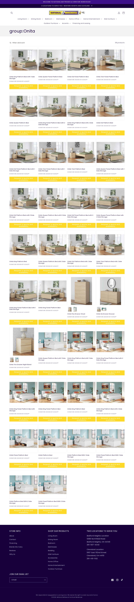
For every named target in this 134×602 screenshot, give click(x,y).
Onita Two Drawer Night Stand (20, 365)
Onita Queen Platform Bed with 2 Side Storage (52, 216)
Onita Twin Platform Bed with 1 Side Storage (109, 262)
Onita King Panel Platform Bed (49, 308)
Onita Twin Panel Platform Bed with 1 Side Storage (51, 170)
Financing (13, 543)
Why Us (12, 554)
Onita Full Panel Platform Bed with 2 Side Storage (80, 216)
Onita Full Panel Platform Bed (78, 77)
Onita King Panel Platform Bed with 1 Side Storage (22, 308)
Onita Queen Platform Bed (19, 123)
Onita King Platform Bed (18, 261)
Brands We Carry (16, 547)
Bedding (51, 551)
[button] (11, 13)
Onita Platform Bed (45, 455)
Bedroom (51, 543)
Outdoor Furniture (55, 569)
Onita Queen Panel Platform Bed (50, 77)
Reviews (12, 551)
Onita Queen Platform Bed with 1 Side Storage (52, 262)
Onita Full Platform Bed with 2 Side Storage (21, 216)
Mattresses (52, 547)
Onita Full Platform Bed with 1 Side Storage (79, 262)
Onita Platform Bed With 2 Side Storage (20, 502)
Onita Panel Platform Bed (18, 455)
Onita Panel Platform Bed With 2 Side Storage (51, 502)
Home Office (53, 561)
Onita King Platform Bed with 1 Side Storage (22, 77)
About (11, 536)
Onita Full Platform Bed (104, 123)
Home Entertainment (56, 565)
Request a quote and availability (23, 87)
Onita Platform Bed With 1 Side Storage (78, 456)
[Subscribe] (44, 579)
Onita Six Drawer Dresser (105, 314)
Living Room (52, 536)
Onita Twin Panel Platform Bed (107, 77)
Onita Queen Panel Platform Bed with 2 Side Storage (110, 216)
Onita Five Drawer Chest (76, 314)
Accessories (52, 558)
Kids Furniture (53, 554)
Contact (12, 539)
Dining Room (53, 539)
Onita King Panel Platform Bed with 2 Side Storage (51, 124)
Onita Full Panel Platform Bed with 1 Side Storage (22, 170)
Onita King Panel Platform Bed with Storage (22, 410)
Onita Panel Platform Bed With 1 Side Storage (109, 456)
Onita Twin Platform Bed (76, 169)
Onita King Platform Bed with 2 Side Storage (80, 124)
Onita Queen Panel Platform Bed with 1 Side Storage (110, 170)
